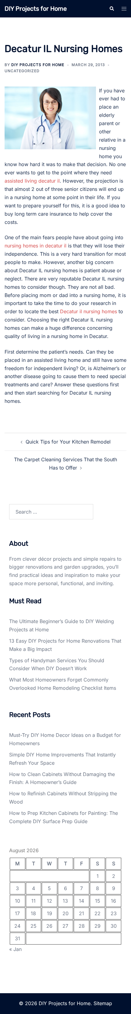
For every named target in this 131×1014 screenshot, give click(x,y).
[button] (111, 8)
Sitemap (103, 1003)
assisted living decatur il (32, 181)
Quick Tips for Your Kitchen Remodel (68, 442)
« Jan (15, 949)
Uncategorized (22, 71)
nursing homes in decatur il (35, 246)
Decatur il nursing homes (88, 311)
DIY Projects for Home (36, 8)
